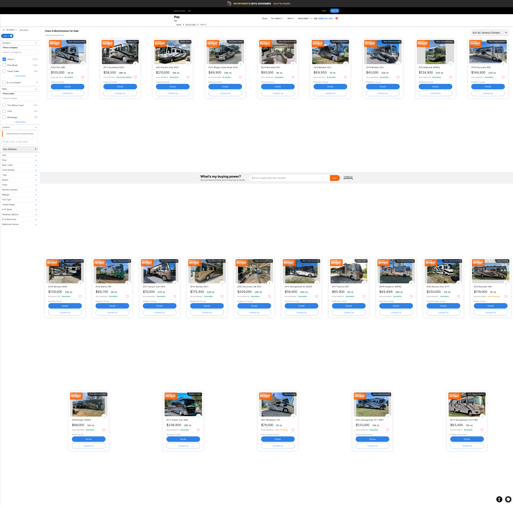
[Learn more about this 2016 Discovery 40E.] (488, 52)
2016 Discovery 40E (481, 67)
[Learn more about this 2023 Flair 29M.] (67, 52)
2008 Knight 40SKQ (81, 420)
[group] (7, 36)
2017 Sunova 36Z (340, 286)
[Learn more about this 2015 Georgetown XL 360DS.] (301, 271)
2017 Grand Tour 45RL (177, 420)
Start (334, 178)
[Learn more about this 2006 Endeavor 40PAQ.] (396, 271)
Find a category (10, 47)
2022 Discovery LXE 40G (249, 286)
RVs (189, 11)
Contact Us (68, 93)
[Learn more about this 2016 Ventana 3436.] (65, 271)
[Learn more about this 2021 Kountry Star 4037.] (172, 52)
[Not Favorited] (82, 77)
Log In (323, 11)
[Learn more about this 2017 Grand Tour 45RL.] (183, 404)
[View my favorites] (336, 18)
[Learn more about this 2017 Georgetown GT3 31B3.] (467, 404)
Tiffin (9, 111)
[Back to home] (177, 18)
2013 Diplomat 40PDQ (429, 67)
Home (178, 24)
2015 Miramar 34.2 (375, 67)
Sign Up (335, 11)
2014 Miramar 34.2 (322, 67)
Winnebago (12, 117)
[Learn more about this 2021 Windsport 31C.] (278, 404)
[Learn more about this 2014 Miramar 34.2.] (330, 52)
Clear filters (23, 30)
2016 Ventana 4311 (199, 286)
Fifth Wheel (12, 65)
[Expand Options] (83, 64)
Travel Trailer (13, 71)
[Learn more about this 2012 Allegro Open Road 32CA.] (225, 52)
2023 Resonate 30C (270, 67)
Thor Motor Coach (15, 105)
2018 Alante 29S (103, 286)
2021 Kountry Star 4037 (167, 67)
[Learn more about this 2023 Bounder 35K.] (490, 271)
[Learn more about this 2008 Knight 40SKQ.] (88, 404)
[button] (499, 499)
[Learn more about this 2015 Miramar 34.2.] (383, 52)
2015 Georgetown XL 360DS (298, 286)
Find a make (8, 93)
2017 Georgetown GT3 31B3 (464, 420)
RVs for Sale (191, 24)
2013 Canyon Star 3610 (154, 286)
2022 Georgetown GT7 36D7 (370, 420)
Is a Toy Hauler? (14, 82)
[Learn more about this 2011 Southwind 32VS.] (120, 52)
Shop (264, 18)
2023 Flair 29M (58, 67)
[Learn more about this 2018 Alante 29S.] (112, 271)
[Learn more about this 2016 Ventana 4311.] (207, 271)
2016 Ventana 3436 (57, 286)
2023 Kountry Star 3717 (438, 286)
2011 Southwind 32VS (113, 67)
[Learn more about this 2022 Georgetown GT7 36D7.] (372, 404)
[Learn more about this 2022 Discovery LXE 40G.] (254, 271)
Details (68, 86)
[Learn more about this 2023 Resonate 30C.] (278, 52)
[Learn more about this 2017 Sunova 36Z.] (349, 271)
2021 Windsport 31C (270, 420)
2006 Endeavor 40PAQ (390, 286)
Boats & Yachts (179, 11)
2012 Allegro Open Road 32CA (223, 67)
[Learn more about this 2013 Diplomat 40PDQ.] (435, 52)
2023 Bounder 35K (483, 286)
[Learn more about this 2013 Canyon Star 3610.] (159, 271)
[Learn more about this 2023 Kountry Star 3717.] (443, 271)
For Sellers (276, 18)
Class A (10, 59)
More (290, 18)
